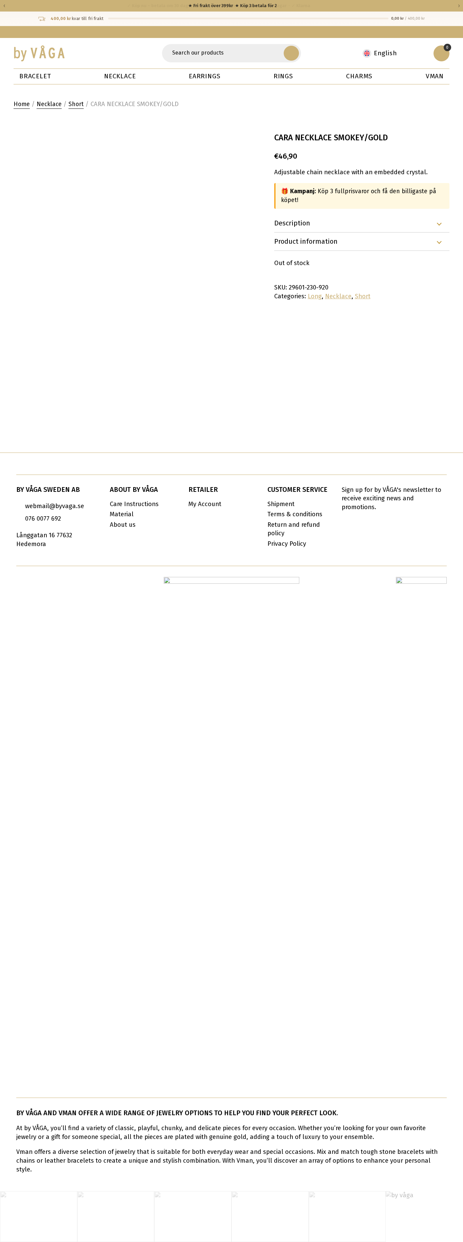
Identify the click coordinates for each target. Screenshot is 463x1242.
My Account (204, 504)
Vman (435, 76)
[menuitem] (383, 53)
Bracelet (35, 76)
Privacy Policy (286, 543)
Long (315, 296)
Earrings (204, 76)
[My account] (419, 53)
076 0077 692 (43, 518)
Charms (359, 76)
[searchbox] (224, 53)
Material (122, 514)
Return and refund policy (293, 529)
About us (123, 524)
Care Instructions (134, 504)
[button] (291, 53)
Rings (283, 76)
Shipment (281, 504)
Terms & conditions (294, 514)
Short (76, 104)
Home (22, 104)
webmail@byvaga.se (54, 506)
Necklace (120, 76)
